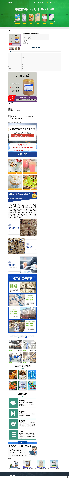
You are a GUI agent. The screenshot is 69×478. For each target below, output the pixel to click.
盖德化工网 (41, 475)
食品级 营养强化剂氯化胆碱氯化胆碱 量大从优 (14, 468)
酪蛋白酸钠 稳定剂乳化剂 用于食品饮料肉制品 (53, 468)
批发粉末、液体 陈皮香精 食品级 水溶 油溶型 (40, 468)
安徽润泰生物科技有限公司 (32, 475)
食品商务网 (44, 475)
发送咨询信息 (36, 47)
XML (36, 475)
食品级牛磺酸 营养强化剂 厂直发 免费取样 (27, 468)
